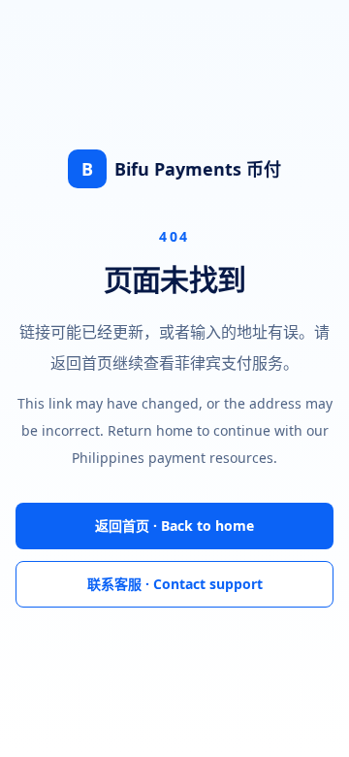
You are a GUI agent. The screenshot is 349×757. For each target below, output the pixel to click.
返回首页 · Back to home (174, 525)
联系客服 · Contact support (175, 584)
